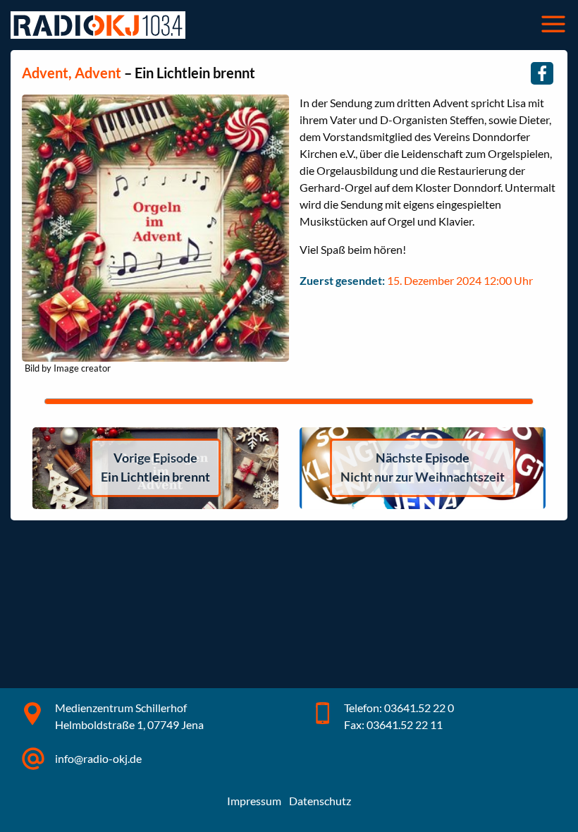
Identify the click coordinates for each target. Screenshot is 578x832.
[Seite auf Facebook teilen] (542, 73)
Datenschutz (320, 800)
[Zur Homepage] (98, 25)
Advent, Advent (71, 72)
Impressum (254, 800)
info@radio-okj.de (98, 758)
